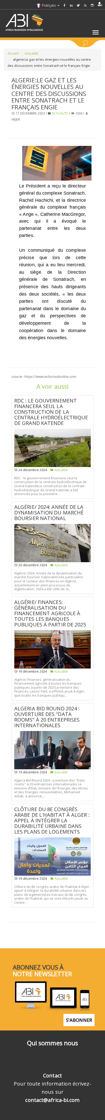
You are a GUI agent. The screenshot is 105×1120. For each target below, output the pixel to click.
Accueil (13, 53)
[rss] (85, 5)
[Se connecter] (99, 4)
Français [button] (49, 5)
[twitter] (78, 5)
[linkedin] (71, 5)
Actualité (31, 53)
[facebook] (64, 5)
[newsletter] (92, 5)
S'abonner (79, 1020)
